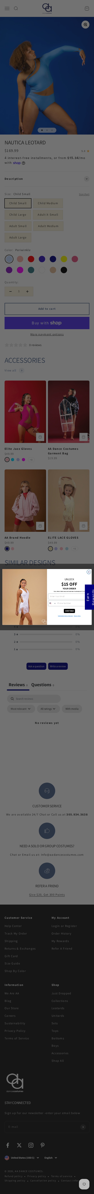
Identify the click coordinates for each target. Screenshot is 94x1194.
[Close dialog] (89, 572)
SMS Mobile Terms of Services (65, 616)
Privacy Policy (77, 616)
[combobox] (52, 603)
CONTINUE (69, 611)
